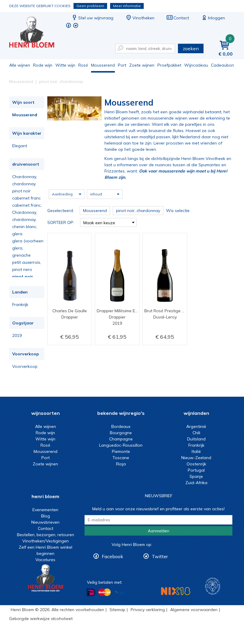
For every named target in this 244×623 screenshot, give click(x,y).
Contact (181, 18)
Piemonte (121, 451)
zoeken (191, 48)
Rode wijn (42, 65)
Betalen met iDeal (91, 592)
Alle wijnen (19, 65)
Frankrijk (20, 304)
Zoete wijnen (141, 65)
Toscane (120, 457)
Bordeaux (120, 426)
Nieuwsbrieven (45, 522)
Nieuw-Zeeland (196, 457)
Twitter (160, 556)
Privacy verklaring (148, 609)
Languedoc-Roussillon (121, 445)
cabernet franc (26, 198)
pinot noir (21, 191)
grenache (21, 255)
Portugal (196, 470)
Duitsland (196, 439)
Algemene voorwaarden (194, 609)
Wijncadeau (196, 65)
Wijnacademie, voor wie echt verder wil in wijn (212, 586)
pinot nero (22, 269)
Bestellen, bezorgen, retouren (45, 534)
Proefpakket (169, 65)
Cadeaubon (222, 65)
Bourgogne (121, 432)
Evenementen (45, 509)
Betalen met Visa (119, 593)
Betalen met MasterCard (104, 592)
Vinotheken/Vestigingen (45, 541)
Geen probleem (90, 6)
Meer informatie (127, 6)
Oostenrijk (196, 464)
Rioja (121, 464)
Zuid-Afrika (196, 482)
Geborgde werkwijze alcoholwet (41, 618)
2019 (17, 335)
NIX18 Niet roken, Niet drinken (175, 591)
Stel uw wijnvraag (95, 18)
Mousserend (103, 65)
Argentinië (196, 426)
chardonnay (24, 183)
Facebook (112, 556)
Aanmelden (158, 530)
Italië (196, 451)
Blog (45, 516)
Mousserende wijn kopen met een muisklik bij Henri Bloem (35, 32)
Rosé (83, 65)
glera (17, 233)
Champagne (121, 439)
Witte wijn (65, 65)
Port (122, 65)
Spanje (196, 476)
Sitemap (117, 609)
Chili (196, 432)
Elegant (19, 145)
